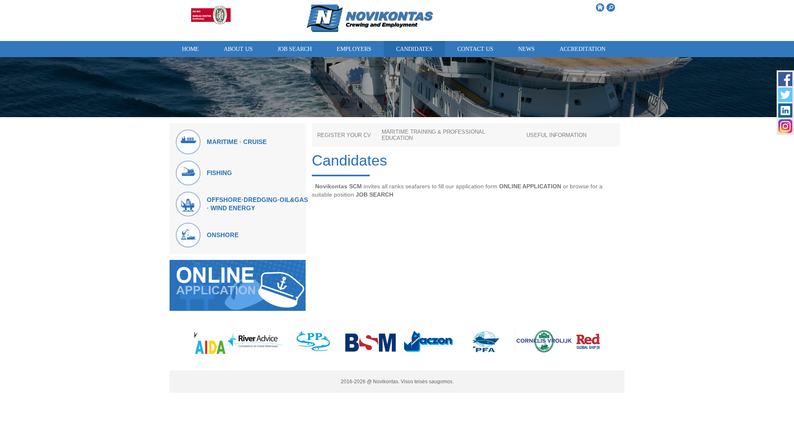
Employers (354, 49)
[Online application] (238, 308)
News (526, 49)
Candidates (414, 49)
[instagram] (785, 131)
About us (238, 49)
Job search (294, 49)
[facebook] (785, 83)
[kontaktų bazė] (785, 115)
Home (190, 49)
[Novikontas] (370, 30)
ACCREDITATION (582, 49)
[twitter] (785, 99)
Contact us (475, 49)
